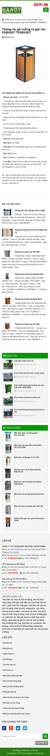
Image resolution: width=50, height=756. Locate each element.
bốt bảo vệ (25, 602)
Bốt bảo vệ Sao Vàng (11, 703)
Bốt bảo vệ (7, 643)
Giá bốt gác (7, 659)
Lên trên (41, 743)
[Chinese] (46, 4)
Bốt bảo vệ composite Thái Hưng (16, 713)
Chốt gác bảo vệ (9, 692)
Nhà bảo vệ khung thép (12, 675)
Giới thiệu (26, 750)
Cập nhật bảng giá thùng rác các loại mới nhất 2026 (29, 386)
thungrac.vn (29, 753)
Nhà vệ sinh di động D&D (13, 686)
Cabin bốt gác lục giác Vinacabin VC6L (29, 519)
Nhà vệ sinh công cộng (12, 681)
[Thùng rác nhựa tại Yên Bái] (7, 254)
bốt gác (15, 602)
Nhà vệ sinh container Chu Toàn (16, 697)
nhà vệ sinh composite (25, 178)
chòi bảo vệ (33, 605)
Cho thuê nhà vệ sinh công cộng (29, 373)
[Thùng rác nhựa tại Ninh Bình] (7, 301)
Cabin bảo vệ (8, 653)
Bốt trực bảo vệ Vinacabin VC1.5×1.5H (26, 434)
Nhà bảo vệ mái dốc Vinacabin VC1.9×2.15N (28, 446)
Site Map (16, 750)
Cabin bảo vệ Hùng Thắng (13, 708)
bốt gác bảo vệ (23, 617)
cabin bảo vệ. (14, 183)
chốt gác (23, 605)
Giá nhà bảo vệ (9, 664)
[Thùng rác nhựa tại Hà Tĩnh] (7, 326)
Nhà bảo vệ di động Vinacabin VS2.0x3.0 (28, 483)
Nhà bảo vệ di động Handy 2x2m (29, 494)
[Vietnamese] (36, 4)
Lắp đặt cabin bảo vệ (23, 361)
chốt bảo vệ (10, 617)
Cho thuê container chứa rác (27, 397)
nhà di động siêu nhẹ (11, 623)
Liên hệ (34, 750)
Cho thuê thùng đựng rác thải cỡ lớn (29, 411)
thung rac (39, 753)
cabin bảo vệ (13, 605)
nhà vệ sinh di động (13, 175)
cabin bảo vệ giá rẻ (16, 620)
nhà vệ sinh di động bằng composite (26, 626)
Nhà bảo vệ (8, 599)
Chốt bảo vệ (8, 670)
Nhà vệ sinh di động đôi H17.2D (28, 506)
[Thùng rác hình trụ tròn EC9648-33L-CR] (7, 233)
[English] (41, 4)
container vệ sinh (8, 180)
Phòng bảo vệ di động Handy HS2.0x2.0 (27, 470)
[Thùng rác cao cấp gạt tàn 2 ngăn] (7, 212)
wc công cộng (40, 178)
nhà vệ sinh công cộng (30, 175)
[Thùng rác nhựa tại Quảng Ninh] (7, 276)
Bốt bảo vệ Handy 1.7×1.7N (26, 457)
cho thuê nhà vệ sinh (24, 180)
